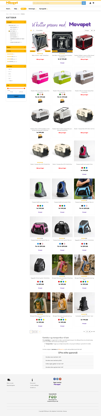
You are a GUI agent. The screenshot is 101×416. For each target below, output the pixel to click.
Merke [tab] (8, 47)
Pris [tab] (8, 85)
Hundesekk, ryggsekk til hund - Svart (84, 316)
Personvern (32, 383)
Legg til (16, 96)
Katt (11, 14)
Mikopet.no (61, 349)
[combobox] (57, 3)
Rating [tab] (9, 51)
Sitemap (65, 411)
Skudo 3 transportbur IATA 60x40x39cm (62, 164)
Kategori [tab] (9, 22)
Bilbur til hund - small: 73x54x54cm (40, 55)
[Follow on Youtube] (60, 379)
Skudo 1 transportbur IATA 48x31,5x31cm (84, 128)
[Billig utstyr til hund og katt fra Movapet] (57, 385)
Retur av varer (10, 383)
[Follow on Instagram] (57, 379)
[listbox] (40, 94)
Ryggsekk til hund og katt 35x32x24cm (84, 240)
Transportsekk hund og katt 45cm (84, 164)
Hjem (7, 14)
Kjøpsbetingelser (11, 385)
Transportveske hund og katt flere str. (84, 202)
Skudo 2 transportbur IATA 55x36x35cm (40, 164)
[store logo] (12, 3)
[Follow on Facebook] (54, 379)
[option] (38, 94)
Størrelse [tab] (9, 66)
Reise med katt (16, 14)
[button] (90, 3)
